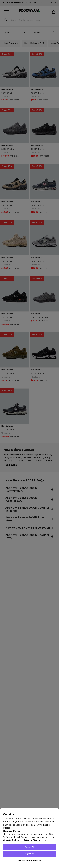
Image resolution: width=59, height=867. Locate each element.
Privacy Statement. (35, 840)
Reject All (29, 853)
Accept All (29, 847)
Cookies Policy (11, 831)
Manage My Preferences (29, 860)
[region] (29, 837)
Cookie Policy (11, 840)
